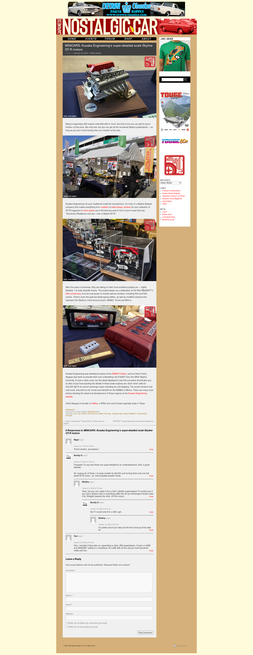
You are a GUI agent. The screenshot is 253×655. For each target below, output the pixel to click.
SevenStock (167, 201)
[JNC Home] (72, 38)
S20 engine (142, 414)
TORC (164, 204)
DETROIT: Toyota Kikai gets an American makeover (134, 421)
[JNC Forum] (110, 38)
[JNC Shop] (128, 38)
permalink (70, 410)
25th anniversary (73, 293)
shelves (127, 207)
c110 (79, 414)
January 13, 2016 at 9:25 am (108, 524)
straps (117, 207)
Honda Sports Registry (171, 193)
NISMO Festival (119, 373)
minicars (92, 412)
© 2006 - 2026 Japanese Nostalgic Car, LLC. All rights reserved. (79, 645)
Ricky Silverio (95, 53)
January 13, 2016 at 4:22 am (84, 462)
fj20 (88, 414)
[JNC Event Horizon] (91, 38)
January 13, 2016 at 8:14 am (84, 542)
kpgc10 (94, 414)
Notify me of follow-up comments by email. (87, 623)
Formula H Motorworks (171, 191)
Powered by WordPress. (182, 646)
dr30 (84, 414)
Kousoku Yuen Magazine (172, 199)
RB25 (121, 414)
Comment (70, 570)
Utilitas (95, 403)
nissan (115, 414)
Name (69, 595)
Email (69, 604)
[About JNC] (146, 38)
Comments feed (168, 217)
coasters (104, 207)
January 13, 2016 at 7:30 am (92, 488)
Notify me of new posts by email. (83, 627)
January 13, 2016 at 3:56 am (84, 446)
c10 (74, 414)
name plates (88, 210)
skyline (69, 415)
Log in (164, 212)
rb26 (126, 414)
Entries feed (167, 214)
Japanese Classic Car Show (173, 196)
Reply (151, 449)
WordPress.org (168, 220)
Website (69, 614)
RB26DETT (133, 414)
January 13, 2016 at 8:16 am (100, 509)
